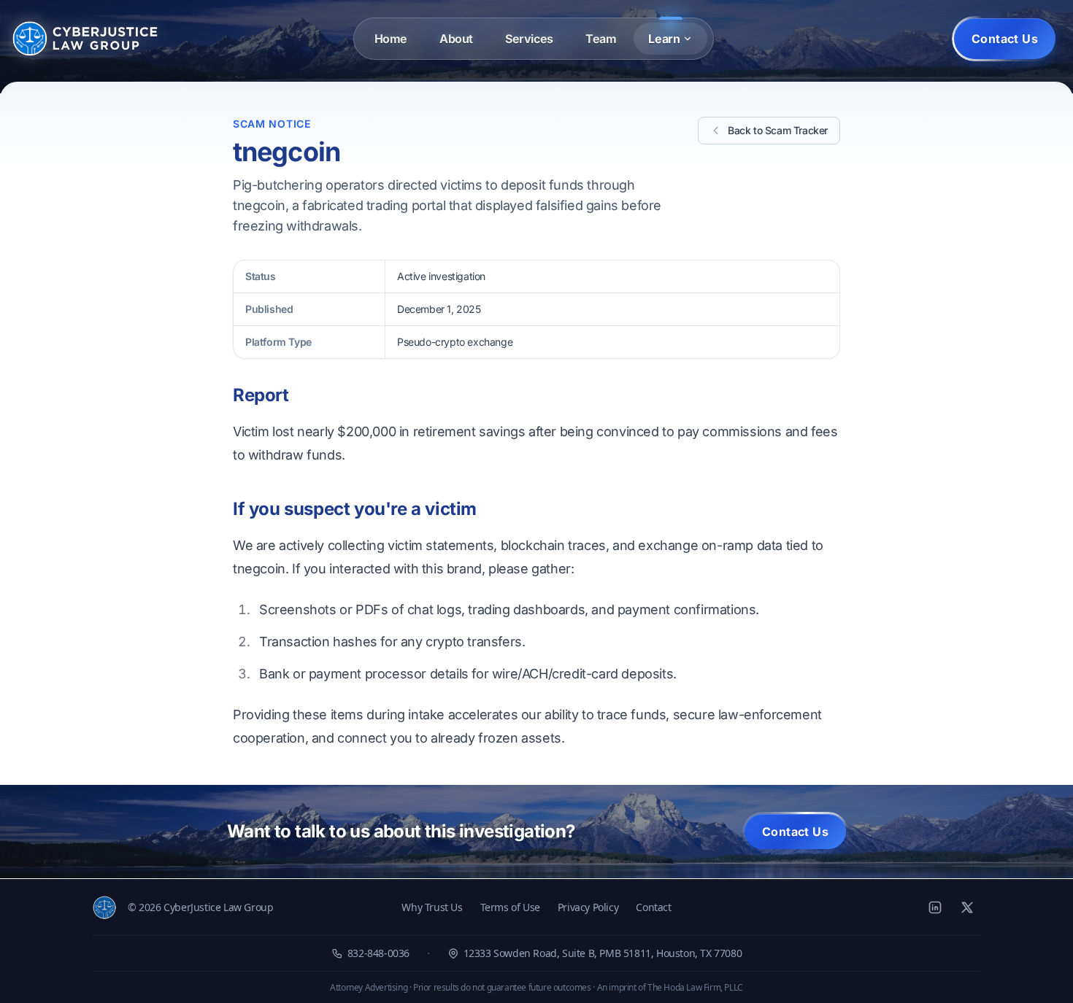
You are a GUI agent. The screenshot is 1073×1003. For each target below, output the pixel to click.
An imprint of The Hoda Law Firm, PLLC (670, 987)
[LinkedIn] (935, 907)
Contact (653, 907)
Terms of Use (510, 907)
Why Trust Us (431, 907)
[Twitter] (967, 907)
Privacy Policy (588, 907)
